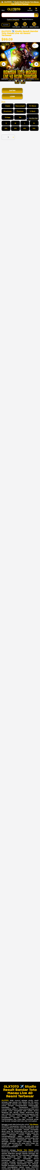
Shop (3, 10)
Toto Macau (33, 1124)
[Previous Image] (3, 64)
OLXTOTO (5, 1100)
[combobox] (18, 15)
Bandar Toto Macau (25, 1150)
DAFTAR (12, 90)
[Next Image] (36, 64)
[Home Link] (14, 9)
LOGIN (12, 96)
